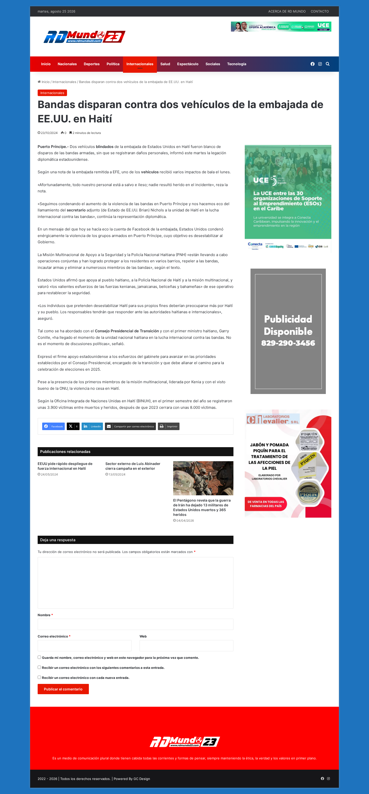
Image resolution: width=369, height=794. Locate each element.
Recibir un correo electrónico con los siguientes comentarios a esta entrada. (103, 668)
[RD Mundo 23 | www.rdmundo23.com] (84, 36)
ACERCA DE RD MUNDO (287, 11)
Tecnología (236, 64)
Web (143, 636)
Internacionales (140, 64)
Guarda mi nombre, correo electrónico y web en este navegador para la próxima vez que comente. (120, 658)
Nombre (45, 615)
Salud (165, 64)
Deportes (92, 64)
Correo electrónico (54, 636)
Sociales (213, 64)
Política (113, 64)
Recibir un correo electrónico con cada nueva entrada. (86, 678)
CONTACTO (320, 11)
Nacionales (67, 64)
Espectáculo (188, 64)
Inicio (46, 64)
